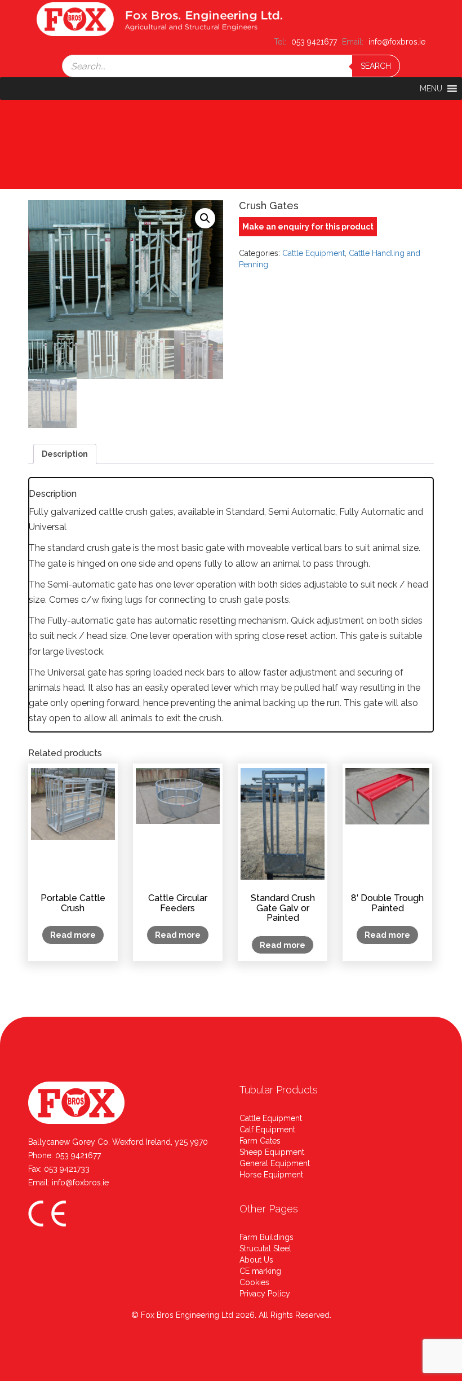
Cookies (254, 1282)
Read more (73, 934)
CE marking (260, 1271)
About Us (256, 1259)
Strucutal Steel (265, 1248)
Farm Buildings (266, 1237)
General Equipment (274, 1163)
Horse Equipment (271, 1174)
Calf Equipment (267, 1129)
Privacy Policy (264, 1293)
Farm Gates (260, 1140)
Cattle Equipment (313, 253)
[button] (431, 88)
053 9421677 (78, 1155)
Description (65, 453)
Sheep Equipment (271, 1152)
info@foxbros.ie (80, 1182)
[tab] (64, 454)
